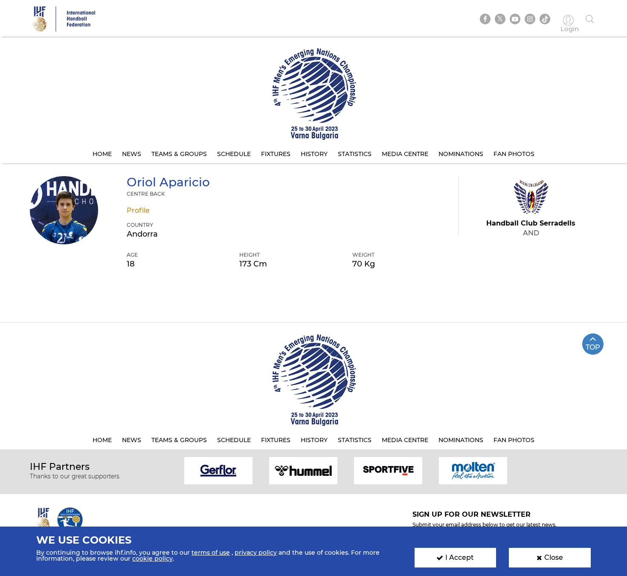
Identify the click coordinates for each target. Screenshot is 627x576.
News (131, 154)
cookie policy (152, 558)
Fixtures (275, 154)
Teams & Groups (179, 154)
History (314, 154)
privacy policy (256, 552)
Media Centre (405, 154)
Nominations (460, 154)
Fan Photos (513, 154)
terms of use (211, 552)
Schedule (234, 154)
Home (102, 154)
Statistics (355, 154)
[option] (218, 470)
